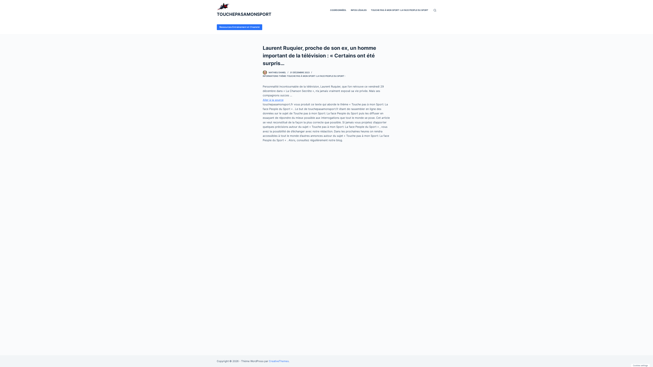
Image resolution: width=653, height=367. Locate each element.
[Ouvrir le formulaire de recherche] (435, 10)
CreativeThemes (279, 361)
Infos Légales (359, 10)
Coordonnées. (338, 10)
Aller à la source (273, 100)
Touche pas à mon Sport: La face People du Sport (399, 10)
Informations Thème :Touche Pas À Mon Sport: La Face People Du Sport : (304, 76)
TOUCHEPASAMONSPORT (244, 14)
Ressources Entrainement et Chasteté (239, 27)
